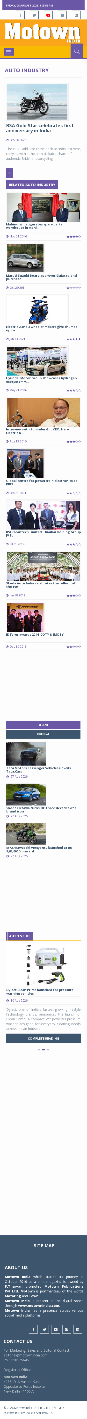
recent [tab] (43, 725)
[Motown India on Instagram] (62, 15)
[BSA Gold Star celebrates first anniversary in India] (37, 101)
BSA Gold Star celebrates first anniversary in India (40, 128)
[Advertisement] (43, 687)
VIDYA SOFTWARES (39, 1413)
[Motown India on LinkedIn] (76, 15)
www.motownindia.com (38, 1305)
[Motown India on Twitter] (34, 15)
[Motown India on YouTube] (48, 15)
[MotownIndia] (43, 33)
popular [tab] (43, 734)
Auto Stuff (19, 936)
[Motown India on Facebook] (20, 15)
